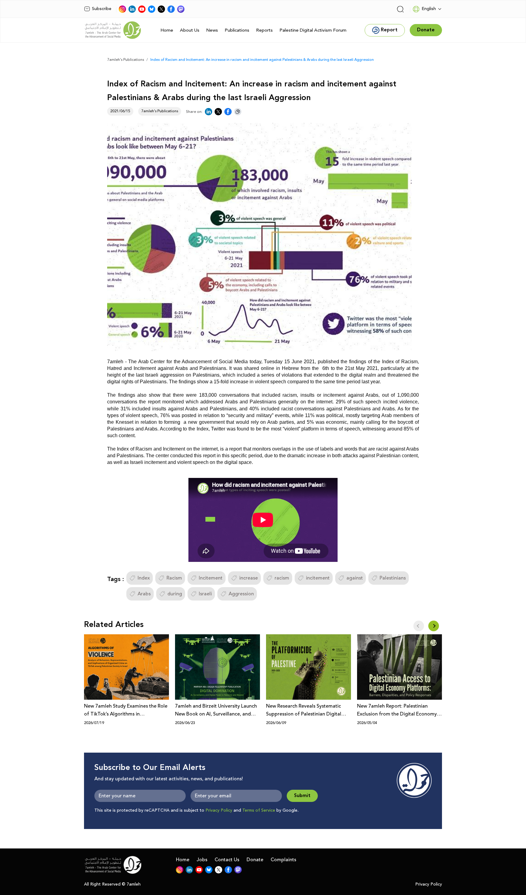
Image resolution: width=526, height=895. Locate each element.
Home (166, 30)
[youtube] (142, 9)
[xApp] (161, 9)
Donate (255, 859)
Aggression (241, 593)
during (174, 593)
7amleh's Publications (125, 60)
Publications (237, 30)
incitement (318, 578)
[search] (400, 9)
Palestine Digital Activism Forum (312, 30)
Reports (264, 30)
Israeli (205, 593)
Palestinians (393, 578)
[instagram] (122, 9)
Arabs (144, 593)
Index (144, 578)
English (429, 8)
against (354, 578)
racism (282, 578)
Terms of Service (258, 810)
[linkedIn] (132, 9)
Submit (302, 795)
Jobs (202, 859)
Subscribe (101, 8)
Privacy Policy (218, 810)
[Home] (113, 30)
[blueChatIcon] (151, 9)
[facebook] (171, 9)
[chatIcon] (180, 9)
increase (248, 578)
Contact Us (227, 859)
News (212, 30)
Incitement (211, 578)
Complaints (283, 859)
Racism (174, 578)
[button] (433, 626)
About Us (189, 30)
